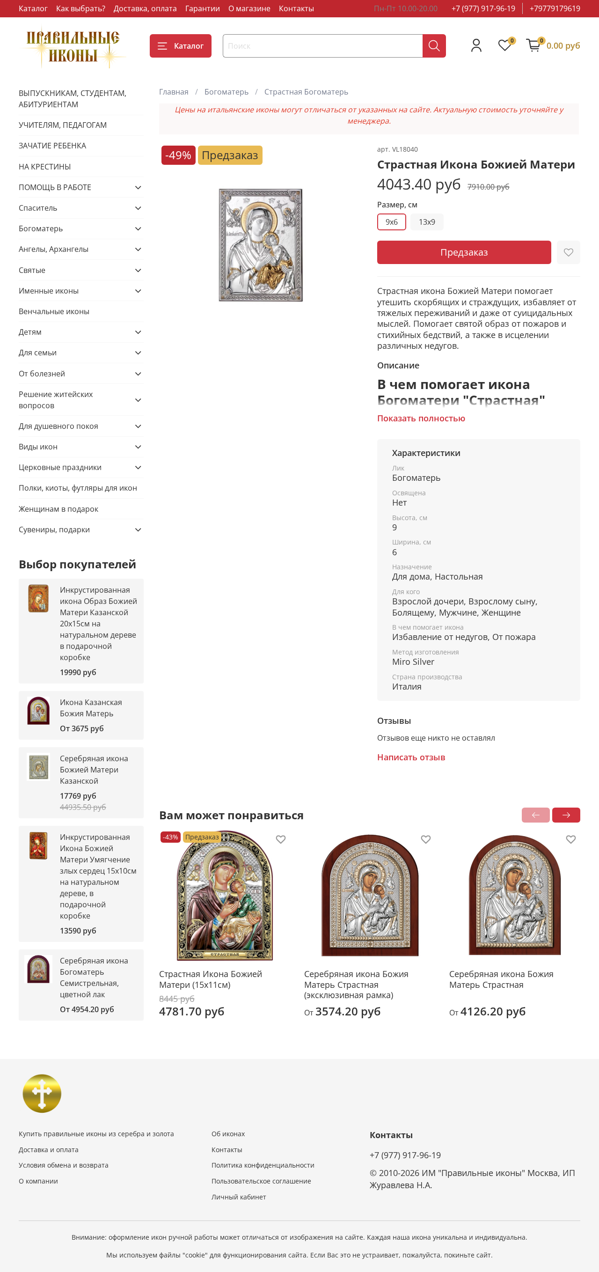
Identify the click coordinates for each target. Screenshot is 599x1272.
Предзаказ (464, 252)
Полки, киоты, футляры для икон (78, 488)
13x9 (427, 222)
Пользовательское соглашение (261, 1180)
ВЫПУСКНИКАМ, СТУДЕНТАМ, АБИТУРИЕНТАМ (72, 99)
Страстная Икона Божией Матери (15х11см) (210, 979)
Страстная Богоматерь (306, 92)
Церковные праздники (60, 467)
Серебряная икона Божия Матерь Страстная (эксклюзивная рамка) (356, 984)
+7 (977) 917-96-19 (483, 8)
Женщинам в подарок (58, 509)
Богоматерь (226, 92)
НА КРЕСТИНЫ (45, 167)
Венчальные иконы (54, 311)
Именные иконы (49, 291)
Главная (174, 92)
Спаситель (38, 208)
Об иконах (228, 1133)
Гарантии (202, 8)
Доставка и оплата (49, 1149)
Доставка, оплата (145, 8)
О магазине (249, 8)
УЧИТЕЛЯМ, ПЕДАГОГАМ (63, 125)
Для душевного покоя (58, 426)
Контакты (296, 8)
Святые (32, 270)
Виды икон (38, 446)
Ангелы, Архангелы (53, 249)
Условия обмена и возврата (64, 1165)
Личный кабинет (239, 1196)
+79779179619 (555, 8)
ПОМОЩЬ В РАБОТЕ (55, 187)
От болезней (42, 373)
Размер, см (397, 204)
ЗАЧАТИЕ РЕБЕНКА (52, 145)
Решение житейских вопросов (56, 400)
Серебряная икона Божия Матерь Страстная (501, 979)
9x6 (392, 222)
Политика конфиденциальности (263, 1165)
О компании (38, 1180)
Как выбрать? (80, 8)
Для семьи (38, 352)
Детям (30, 332)
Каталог (33, 8)
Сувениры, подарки (54, 529)
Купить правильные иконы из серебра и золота (96, 1133)
